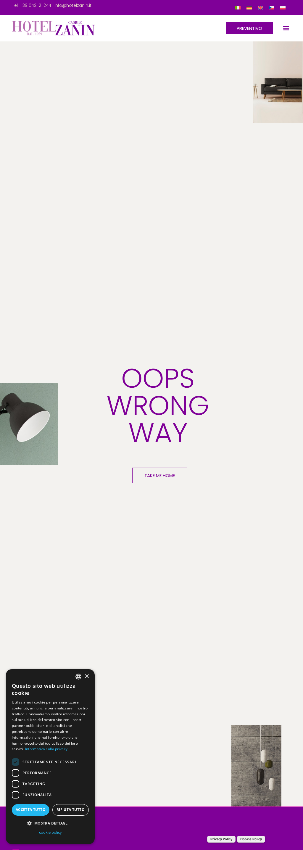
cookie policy (50, 832)
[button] (286, 28)
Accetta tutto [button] (31, 809)
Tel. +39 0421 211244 (31, 5)
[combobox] (78, 677)
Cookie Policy (251, 839)
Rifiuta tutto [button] (71, 809)
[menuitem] (238, 8)
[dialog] (50, 756)
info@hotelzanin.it (72, 5)
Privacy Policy (221, 839)
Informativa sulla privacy (46, 748)
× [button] (86, 676)
